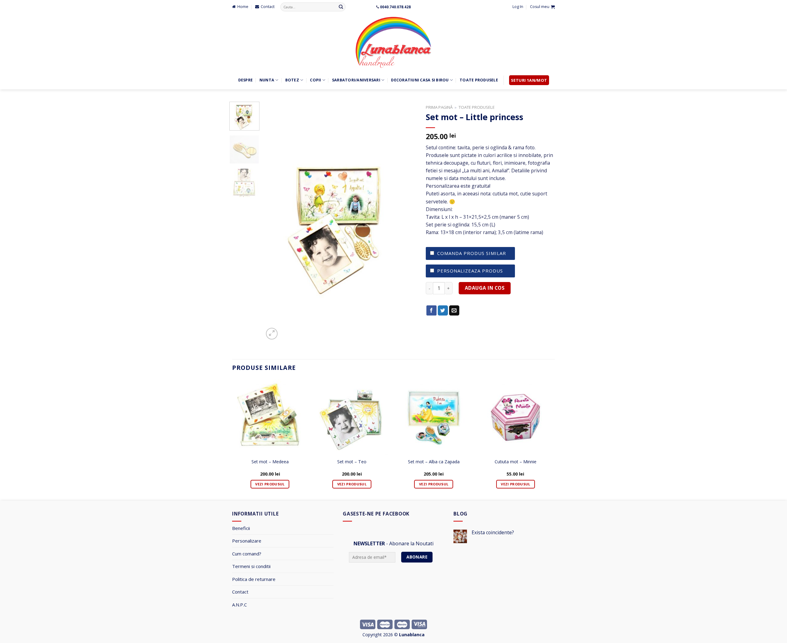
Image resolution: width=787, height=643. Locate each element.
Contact (240, 592)
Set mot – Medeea (270, 462)
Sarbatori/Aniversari (356, 80)
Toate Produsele (479, 80)
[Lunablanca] (393, 42)
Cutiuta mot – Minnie (515, 462)
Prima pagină (439, 107)
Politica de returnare (253, 579)
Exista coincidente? (493, 532)
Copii (315, 80)
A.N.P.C (239, 605)
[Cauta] (341, 6)
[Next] (405, 221)
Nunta (266, 80)
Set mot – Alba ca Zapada (434, 462)
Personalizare (246, 541)
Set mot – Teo (351, 462)
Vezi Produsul (269, 484)
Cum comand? (246, 554)
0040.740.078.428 (395, 6)
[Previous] (274, 221)
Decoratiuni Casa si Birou (420, 80)
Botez (292, 80)
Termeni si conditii (251, 566)
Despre (245, 80)
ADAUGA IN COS (484, 287)
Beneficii (241, 528)
